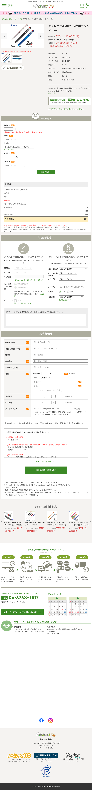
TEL (87, 7)
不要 (63, 292)
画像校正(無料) (22, 284)
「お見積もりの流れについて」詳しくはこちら (66, 109)
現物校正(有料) (22, 287)
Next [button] (41, 36)
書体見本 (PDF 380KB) (35, 280)
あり (19, 300)
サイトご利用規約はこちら (46, 462)
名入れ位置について (14, 68)
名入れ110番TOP (7, 19)
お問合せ (82, 7)
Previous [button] (4, 36)
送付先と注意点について (22, 303)
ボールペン (19, 19)
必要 (71, 292)
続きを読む (52, 93)
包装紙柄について (65, 300)
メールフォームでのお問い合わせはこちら (25, 612)
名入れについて (9, 149)
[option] (22, 36)
